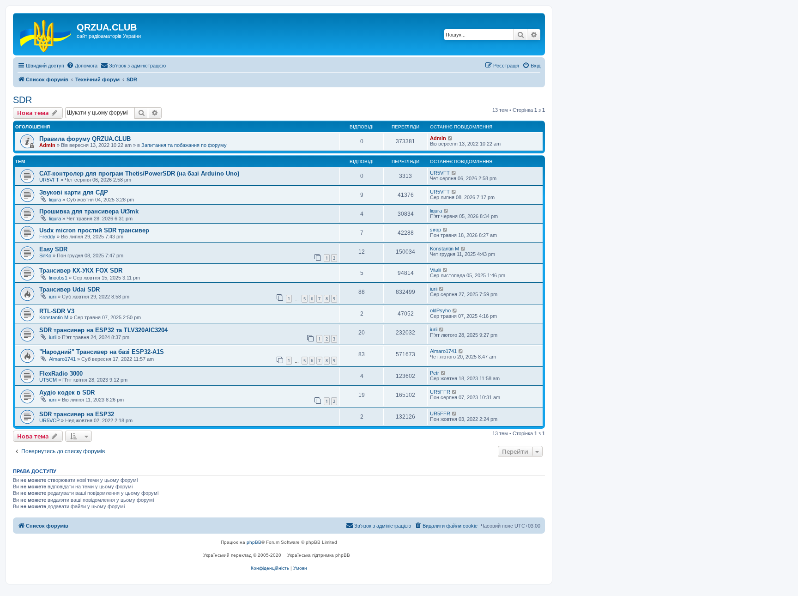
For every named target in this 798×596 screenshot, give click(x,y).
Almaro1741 (62, 359)
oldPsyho (440, 310)
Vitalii (435, 270)
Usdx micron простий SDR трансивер (94, 230)
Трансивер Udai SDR (69, 289)
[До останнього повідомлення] (450, 138)
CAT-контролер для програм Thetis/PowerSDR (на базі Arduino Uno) (139, 173)
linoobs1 (58, 277)
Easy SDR (53, 249)
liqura (55, 199)
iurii (52, 296)
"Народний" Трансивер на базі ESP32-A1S (101, 351)
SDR (22, 100)
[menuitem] (81, 65)
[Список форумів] (46, 34)
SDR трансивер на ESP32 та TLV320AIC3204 (103, 330)
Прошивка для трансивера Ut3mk (89, 211)
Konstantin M (444, 248)
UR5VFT (49, 179)
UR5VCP (49, 420)
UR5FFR (440, 392)
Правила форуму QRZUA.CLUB (85, 138)
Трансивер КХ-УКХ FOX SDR (80, 270)
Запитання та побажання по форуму (184, 145)
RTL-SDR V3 (56, 311)
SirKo (45, 255)
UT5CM (48, 380)
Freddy (47, 236)
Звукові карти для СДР (73, 192)
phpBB (254, 542)
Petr (434, 373)
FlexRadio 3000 (61, 373)
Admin (47, 145)
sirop (435, 229)
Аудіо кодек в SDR (67, 392)
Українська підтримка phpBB (318, 555)
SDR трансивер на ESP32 (76, 414)
